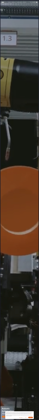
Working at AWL (14, 2)
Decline (25, 417)
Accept (30, 417)
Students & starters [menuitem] (19, 2)
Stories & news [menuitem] (24, 2)
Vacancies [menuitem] (9, 2)
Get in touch (34, 2)
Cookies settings (21, 417)
